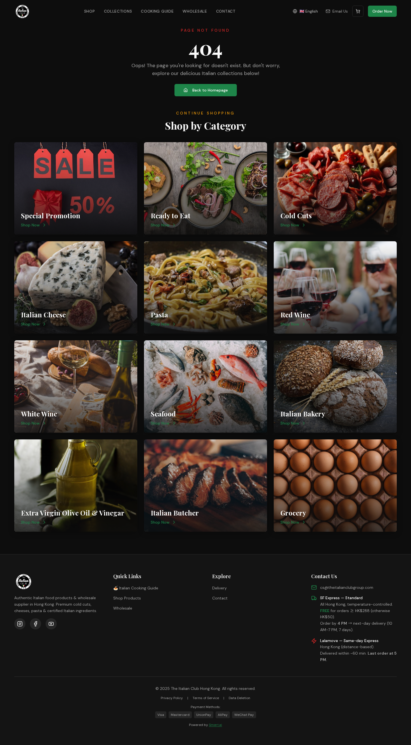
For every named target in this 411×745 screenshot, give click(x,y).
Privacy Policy (172, 698)
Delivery (219, 588)
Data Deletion (239, 698)
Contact (226, 11)
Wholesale (195, 11)
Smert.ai (215, 725)
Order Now (382, 11)
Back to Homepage (210, 90)
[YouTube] (51, 623)
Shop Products (127, 598)
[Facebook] (35, 623)
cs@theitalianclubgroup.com (346, 587)
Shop (89, 11)
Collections (118, 11)
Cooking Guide (157, 11)
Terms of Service (206, 698)
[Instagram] (19, 623)
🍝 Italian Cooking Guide (135, 588)
